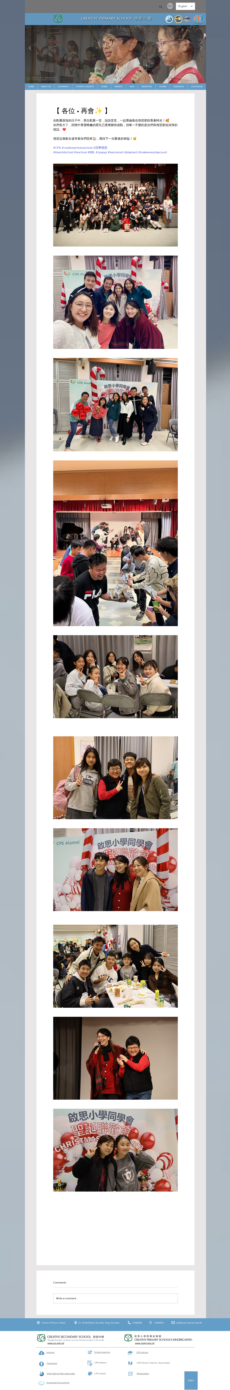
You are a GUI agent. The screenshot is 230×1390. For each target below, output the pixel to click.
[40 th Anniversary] (109, 79)
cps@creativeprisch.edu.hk (189, 1323)
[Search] (160, 6)
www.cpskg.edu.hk (144, 1343)
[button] (46, 86)
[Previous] (30, 48)
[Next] (201, 48)
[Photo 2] (117, 79)
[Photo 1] (113, 79)
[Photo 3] (121, 79)
